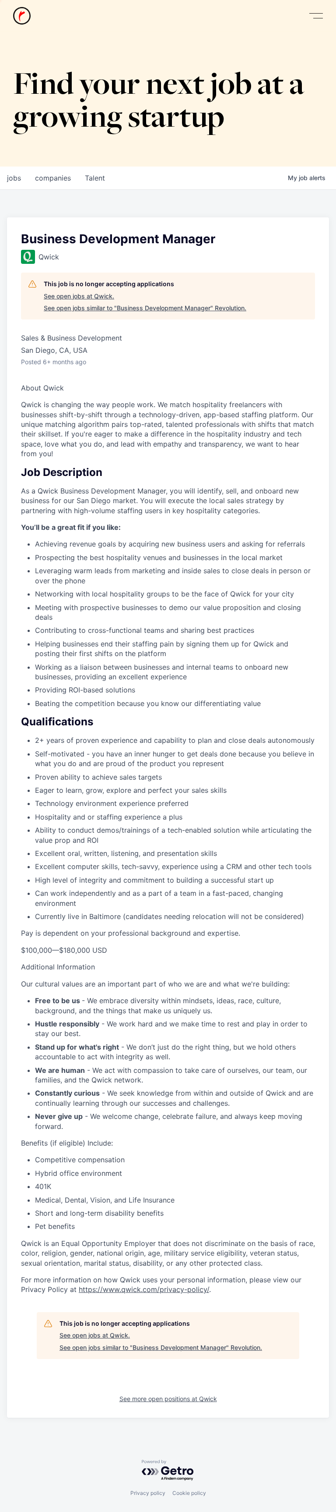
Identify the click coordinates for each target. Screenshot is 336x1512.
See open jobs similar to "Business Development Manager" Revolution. (145, 308)
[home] (22, 16)
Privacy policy (147, 1493)
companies (53, 178)
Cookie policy (189, 1493)
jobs (14, 178)
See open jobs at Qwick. (79, 296)
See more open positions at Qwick (168, 1398)
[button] (315, 16)
